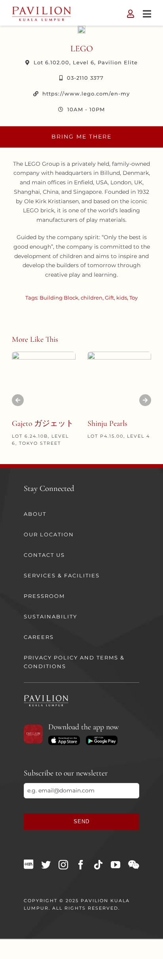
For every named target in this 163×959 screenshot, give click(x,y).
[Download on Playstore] (102, 738)
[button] (18, 400)
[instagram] (63, 864)
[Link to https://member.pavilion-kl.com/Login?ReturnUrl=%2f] (130, 14)
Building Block (59, 297)
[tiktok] (98, 864)
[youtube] (115, 864)
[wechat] (133, 864)
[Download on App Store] (64, 738)
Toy (133, 297)
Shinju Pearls (107, 423)
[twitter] (46, 864)
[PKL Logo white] (46, 697)
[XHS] (28, 864)
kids (121, 297)
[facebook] (80, 864)
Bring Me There (81, 136)
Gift (109, 297)
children (91, 297)
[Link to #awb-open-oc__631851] (147, 14)
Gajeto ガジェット (43, 423)
